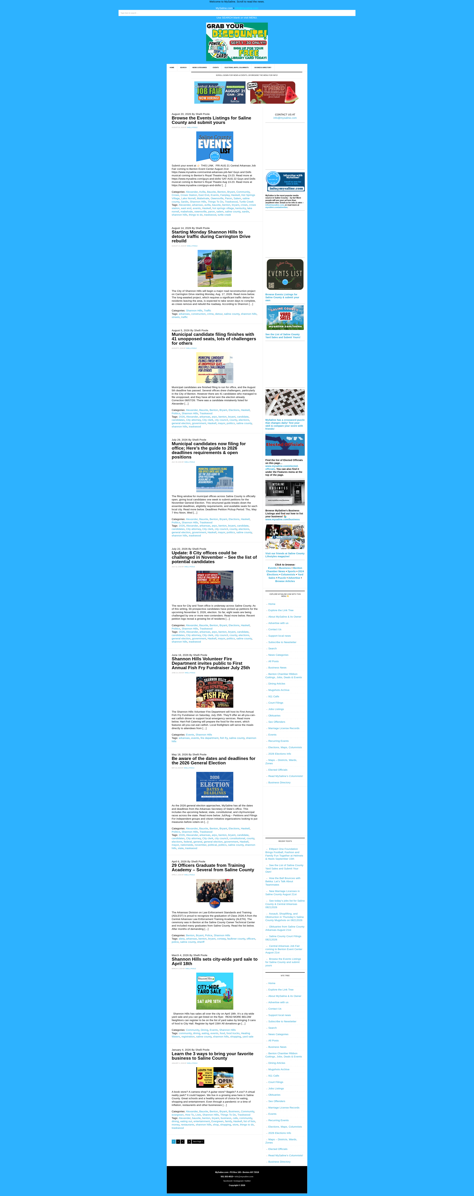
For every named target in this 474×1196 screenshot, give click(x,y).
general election (181, 423)
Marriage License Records (283, 728)
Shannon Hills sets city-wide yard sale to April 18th (215, 961)
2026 (182, 416)
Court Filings (275, 702)
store (235, 1124)
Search (272, 648)
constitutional (237, 838)
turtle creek (224, 214)
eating (205, 1033)
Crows (175, 195)
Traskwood (231, 201)
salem (220, 211)
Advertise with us (278, 623)
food (222, 1033)
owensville (200, 211)
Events (215, 195)
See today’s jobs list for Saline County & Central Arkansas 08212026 (285, 904)
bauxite (216, 204)
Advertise (294, 577)
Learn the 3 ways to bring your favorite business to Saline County (212, 1056)
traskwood (210, 214)
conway (221, 938)
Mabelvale (203, 198)
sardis (245, 211)
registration (188, 1036)
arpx (214, 416)
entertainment (202, 1121)
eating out (186, 1121)
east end (186, 208)
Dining (204, 1029)
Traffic (207, 310)
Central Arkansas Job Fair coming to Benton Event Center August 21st (283, 949)
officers (251, 938)
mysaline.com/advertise (276, 207)
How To (189, 1114)
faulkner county (236, 938)
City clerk (207, 419)
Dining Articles (276, 683)
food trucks (233, 1033)
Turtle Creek (246, 201)
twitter (248, 1181)
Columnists (288, 574)
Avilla (202, 191)
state (181, 848)
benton (226, 204)
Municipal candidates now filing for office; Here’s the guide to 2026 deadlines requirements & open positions (209, 450)
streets (176, 317)
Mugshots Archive (278, 690)
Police (208, 935)
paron (211, 211)
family (228, 1121)
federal (188, 841)
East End (203, 195)
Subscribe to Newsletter (282, 642)
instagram (238, 1181)
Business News (277, 667)
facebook (227, 1181)
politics (231, 423)
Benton (221, 191)
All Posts (273, 661)
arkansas (197, 204)
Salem (237, 198)
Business (234, 1111)
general (197, 841)
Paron (228, 198)
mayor (221, 423)
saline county (232, 211)
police (175, 941)
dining (196, 1033)
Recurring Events (278, 740)
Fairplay (225, 195)
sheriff (200, 941)
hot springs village (223, 208)
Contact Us (274, 629)
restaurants (187, 1124)
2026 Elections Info (279, 753)
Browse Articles (285, 581)
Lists (198, 1114)
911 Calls (273, 696)
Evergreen (217, 1121)
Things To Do (215, 201)
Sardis (184, 201)
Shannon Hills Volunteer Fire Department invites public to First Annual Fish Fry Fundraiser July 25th (211, 663)
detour (219, 313)
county (233, 419)
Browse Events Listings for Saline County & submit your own (282, 297)
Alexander (192, 191)
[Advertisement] (285, 147)
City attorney (193, 419)
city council (221, 419)
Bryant (231, 191)
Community (243, 191)
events (197, 208)
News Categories (278, 654)
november (200, 844)
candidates (178, 419)
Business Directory (279, 782)
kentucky (240, 208)
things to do (196, 214)
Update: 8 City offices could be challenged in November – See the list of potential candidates (214, 557)
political (212, 844)
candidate (243, 416)
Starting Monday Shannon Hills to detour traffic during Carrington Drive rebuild (211, 236)
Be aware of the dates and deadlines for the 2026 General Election (213, 760)
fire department (209, 738)
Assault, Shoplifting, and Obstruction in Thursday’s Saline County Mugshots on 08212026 (284, 917)
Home (271, 603)
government (199, 423)
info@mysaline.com (246, 8)
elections (244, 419)
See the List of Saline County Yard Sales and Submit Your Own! (284, 868)
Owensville (217, 198)
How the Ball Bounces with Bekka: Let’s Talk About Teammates (282, 881)
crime (210, 313)
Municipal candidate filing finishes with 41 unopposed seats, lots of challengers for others (214, 339)
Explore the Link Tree (281, 610)
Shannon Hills (198, 201)
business (226, 1118)
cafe (235, 1118)
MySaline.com (224, 8)
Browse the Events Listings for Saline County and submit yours (211, 120)
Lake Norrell (188, 198)
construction (198, 313)
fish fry (224, 738)
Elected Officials (277, 769)
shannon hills (179, 214)
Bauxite (211, 191)
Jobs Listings (276, 709)
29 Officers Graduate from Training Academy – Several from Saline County (213, 867)
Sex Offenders (276, 721)
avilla (207, 204)
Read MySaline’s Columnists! (285, 776)
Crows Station (189, 195)
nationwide (186, 844)
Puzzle (282, 577)
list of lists (249, 1121)
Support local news (279, 635)
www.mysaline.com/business (282, 519)
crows (244, 204)
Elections (234, 410)
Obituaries (274, 715)
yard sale (248, 1036)
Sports (291, 571)
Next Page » (198, 1141)
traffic (184, 317)
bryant (235, 204)
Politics (176, 413)
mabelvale (187, 211)
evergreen (178, 1114)
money (175, 1124)
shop (216, 1124)
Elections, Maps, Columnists (285, 747)
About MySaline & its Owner (284, 616)
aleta (182, 938)
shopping (235, 1036)
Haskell (235, 195)
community (185, 1033)
